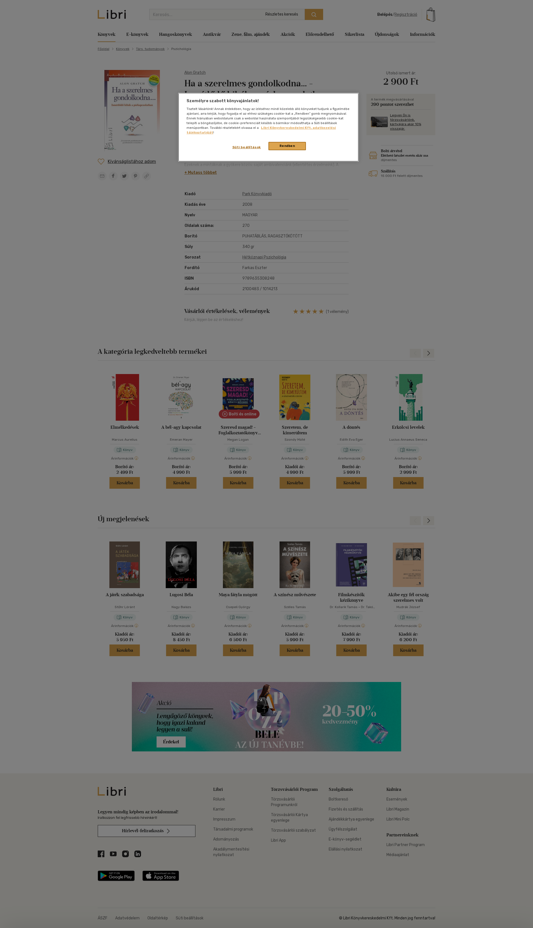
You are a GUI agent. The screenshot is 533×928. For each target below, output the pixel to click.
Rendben (287, 146)
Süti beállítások (246, 147)
